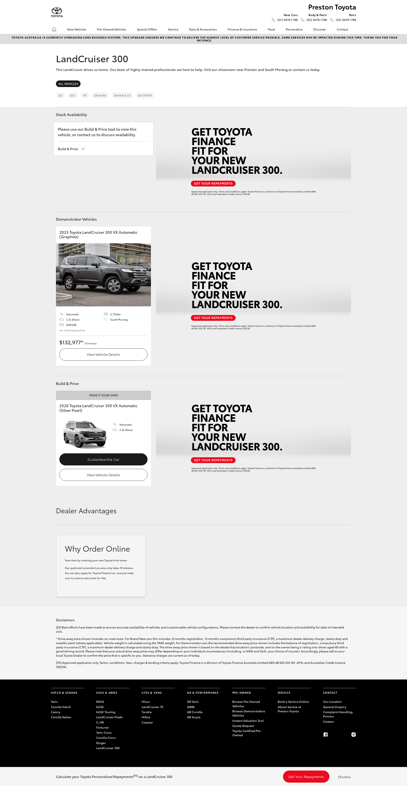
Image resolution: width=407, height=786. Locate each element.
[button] (71, 148)
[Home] (54, 29)
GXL (72, 95)
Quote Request (243, 726)
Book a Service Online (293, 701)
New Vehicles (76, 29)
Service (173, 29)
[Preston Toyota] (57, 12)
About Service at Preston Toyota (289, 709)
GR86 (191, 707)
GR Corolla (194, 712)
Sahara (100, 95)
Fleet (271, 29)
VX (85, 95)
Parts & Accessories (203, 29)
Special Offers (147, 29)
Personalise (294, 29)
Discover (319, 29)
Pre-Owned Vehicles (111, 29)
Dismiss (344, 776)
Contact (342, 29)
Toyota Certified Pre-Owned (247, 733)
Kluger (101, 743)
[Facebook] (325, 734)
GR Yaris (193, 701)
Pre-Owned (241, 692)
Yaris (54, 701)
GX (60, 95)
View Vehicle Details (103, 354)
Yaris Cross (104, 732)
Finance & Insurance (242, 29)
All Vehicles (68, 84)
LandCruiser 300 (108, 748)
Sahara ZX (122, 95)
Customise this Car (103, 459)
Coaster (147, 722)
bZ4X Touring (106, 712)
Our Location (332, 701)
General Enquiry (334, 707)
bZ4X (100, 707)
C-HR (100, 722)
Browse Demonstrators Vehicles (248, 713)
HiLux (146, 701)
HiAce (146, 717)
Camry (55, 712)
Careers (328, 721)
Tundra (147, 712)
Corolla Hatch (61, 707)
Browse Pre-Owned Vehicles (246, 703)
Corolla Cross (106, 737)
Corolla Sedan (61, 717)
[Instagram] (353, 734)
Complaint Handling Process (338, 714)
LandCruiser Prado (109, 717)
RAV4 (100, 701)
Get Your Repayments (306, 776)
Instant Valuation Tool (248, 720)
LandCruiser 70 (152, 707)
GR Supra (193, 717)
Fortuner (102, 727)
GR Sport (145, 95)
